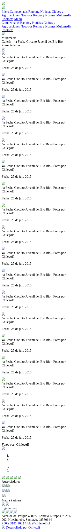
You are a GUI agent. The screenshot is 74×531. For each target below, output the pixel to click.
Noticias (45, 11)
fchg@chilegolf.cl (38, 523)
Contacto (7, 19)
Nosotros (26, 15)
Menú (18, 19)
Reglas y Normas (44, 15)
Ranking (33, 11)
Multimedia (63, 15)
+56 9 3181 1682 (13, 523)
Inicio (5, 11)
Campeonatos (19, 11)
